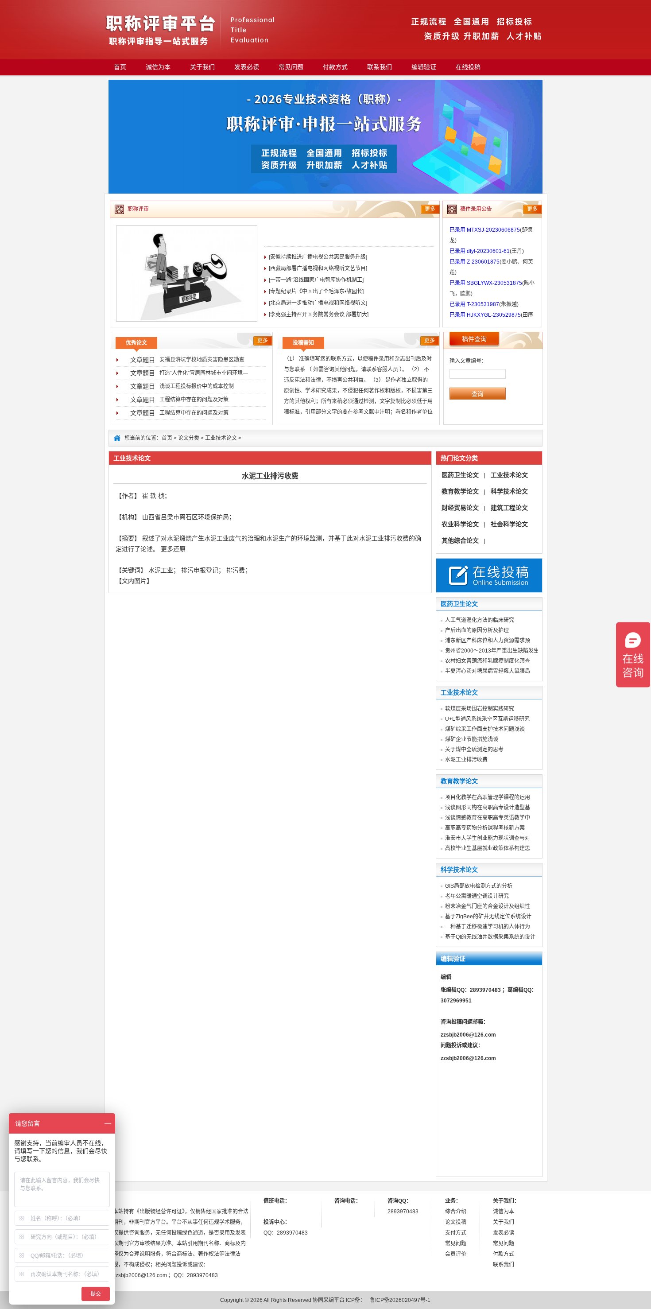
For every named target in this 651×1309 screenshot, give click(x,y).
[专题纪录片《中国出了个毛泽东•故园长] (316, 291)
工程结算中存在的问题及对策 (194, 399)
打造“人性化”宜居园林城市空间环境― (203, 373)
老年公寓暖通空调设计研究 (477, 896)
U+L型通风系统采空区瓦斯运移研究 (487, 719)
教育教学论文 (460, 491)
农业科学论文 (460, 524)
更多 (430, 209)
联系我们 (379, 67)
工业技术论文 (221, 438)
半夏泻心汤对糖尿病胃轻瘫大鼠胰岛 (487, 671)
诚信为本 (158, 67)
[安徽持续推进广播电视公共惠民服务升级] (318, 257)
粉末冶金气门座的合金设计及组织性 (487, 906)
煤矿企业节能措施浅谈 (471, 739)
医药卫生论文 (460, 474)
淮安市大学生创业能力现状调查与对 (487, 838)
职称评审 (138, 209)
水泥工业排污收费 (466, 760)
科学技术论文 (509, 491)
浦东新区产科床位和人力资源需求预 (487, 640)
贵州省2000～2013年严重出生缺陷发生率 (494, 651)
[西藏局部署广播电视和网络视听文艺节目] (318, 268)
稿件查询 (474, 338)
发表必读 (246, 67)
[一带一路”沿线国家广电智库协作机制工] (316, 280)
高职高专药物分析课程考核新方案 (485, 828)
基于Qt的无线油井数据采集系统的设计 (490, 937)
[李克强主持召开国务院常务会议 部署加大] (318, 314)
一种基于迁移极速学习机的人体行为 (487, 927)
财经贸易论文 (460, 507)
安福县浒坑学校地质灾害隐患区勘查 (201, 360)
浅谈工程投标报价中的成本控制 (196, 386)
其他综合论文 (460, 540)
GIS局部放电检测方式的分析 (478, 886)
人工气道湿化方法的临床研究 (479, 620)
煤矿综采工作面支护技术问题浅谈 (485, 729)
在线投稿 (468, 67)
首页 (120, 67)
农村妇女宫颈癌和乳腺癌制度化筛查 (487, 661)
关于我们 (202, 67)
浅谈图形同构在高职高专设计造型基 (487, 807)
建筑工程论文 (509, 507)
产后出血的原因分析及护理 (477, 630)
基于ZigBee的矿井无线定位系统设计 (488, 916)
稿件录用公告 (476, 209)
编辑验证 (423, 67)
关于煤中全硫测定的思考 (474, 749)
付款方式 (335, 67)
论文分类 (188, 438)
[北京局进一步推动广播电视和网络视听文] (318, 303)
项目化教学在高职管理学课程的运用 (487, 797)
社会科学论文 (509, 524)
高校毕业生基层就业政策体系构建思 (487, 848)
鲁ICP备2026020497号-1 (400, 1300)
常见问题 (291, 67)
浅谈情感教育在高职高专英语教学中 (487, 818)
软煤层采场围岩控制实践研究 (479, 709)
